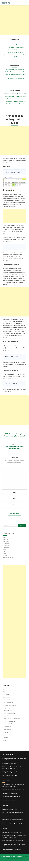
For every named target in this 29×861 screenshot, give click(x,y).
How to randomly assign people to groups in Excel (14, 823)
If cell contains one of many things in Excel (12, 819)
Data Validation (7, 694)
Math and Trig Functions (10, 721)
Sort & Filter (6, 547)
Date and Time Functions (10, 705)
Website (15, 505)
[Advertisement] (14, 20)
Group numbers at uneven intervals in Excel (12, 812)
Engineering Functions (9, 707)
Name (14, 492)
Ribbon (4, 537)
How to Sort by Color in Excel (15, 49)
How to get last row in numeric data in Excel (15, 71)
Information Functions (9, 713)
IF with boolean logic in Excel (9, 763)
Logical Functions (8, 715)
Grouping (5, 740)
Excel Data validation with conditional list (15, 101)
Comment (14, 466)
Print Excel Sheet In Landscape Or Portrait (12, 840)
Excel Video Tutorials (8, 735)
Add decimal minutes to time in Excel (11, 796)
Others (4, 743)
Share (4, 553)
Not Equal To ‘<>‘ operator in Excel (10, 772)
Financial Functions (8, 710)
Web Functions (7, 729)
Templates (5, 549)
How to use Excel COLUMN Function (15, 78)
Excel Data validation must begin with (15, 103)
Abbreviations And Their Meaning (15, 858)
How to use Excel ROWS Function (15, 81)
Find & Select (6, 545)
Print (4, 551)
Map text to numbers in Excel (9, 809)
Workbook (5, 539)
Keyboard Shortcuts (8, 557)
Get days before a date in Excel (9, 793)
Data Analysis (6, 691)
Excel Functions (7, 697)
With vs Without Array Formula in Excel (11, 849)
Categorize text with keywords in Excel (11, 816)
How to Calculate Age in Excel (9, 800)
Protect (5, 555)
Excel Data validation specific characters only (15, 93)
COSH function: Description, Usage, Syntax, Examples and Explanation (14, 436)
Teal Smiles (25, 856)
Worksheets (6, 541)
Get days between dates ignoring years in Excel (13, 789)
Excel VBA (5, 732)
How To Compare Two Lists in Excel (15, 47)
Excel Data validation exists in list (15, 98)
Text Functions (7, 726)
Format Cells (6, 543)
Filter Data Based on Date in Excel (15, 52)
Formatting (6, 737)
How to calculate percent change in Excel (12, 832)
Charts (4, 689)
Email (14, 498)
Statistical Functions (9, 723)
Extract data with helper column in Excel (15, 69)
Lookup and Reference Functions (12, 718)
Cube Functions (7, 700)
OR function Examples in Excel (9, 775)
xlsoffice (7, 856)
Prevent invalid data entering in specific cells (15, 96)
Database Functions (9, 702)
